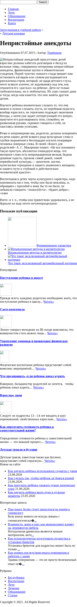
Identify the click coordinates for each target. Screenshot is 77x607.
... (35, 520)
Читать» (48, 301)
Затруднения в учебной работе (20, 30)
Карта (12, 23)
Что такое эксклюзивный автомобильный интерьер (42, 263)
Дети (11, 12)
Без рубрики (16, 577)
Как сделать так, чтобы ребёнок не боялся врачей (41, 478)
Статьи (12, 595)
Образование (16, 16)
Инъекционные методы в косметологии (35, 252)
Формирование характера (54, 245)
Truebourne (54, 52)
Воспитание (16, 19)
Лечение (13, 588)
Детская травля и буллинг (19, 449)
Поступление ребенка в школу (21, 277)
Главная (13, 9)
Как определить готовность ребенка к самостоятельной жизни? (27, 428)
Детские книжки (13, 33)
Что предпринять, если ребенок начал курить (32, 376)
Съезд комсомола (12, 309)
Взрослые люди (11, 395)
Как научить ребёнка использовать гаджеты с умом (42, 471)
